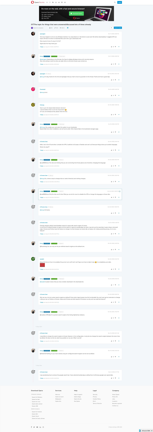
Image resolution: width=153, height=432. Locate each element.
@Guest (61, 159)
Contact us (115, 405)
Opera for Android (37, 411)
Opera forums (77, 399)
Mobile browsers (35, 409)
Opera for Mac (36, 399)
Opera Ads (58, 401)
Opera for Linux (36, 401)
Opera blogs (77, 396)
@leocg (49, 73)
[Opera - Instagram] (43, 427)
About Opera (115, 394)
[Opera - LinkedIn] (40, 427)
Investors (114, 401)
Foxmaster (42, 89)
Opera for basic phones (38, 418)
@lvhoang (62, 124)
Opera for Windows (37, 397)
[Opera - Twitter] (34, 427)
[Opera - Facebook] (31, 427)
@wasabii (42, 281)
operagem (42, 33)
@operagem (62, 56)
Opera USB (35, 406)
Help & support (78, 394)
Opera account (59, 396)
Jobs (113, 399)
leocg (41, 56)
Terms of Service (97, 403)
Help (75, 390)
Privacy (95, 396)
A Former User (43, 141)
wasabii (42, 259)
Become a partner (117, 403)
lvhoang (42, 105)
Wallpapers (58, 399)
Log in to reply (118, 27)
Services (58, 390)
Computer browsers (36, 394)
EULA (94, 401)
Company (115, 390)
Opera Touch (35, 416)
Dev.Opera (77, 401)
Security (95, 394)
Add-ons (57, 394)
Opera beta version (37, 403)
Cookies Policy (97, 399)
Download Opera (77, 13)
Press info (115, 396)
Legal (95, 390)
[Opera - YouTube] (37, 427)
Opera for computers (38, 27)
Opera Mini (35, 414)
